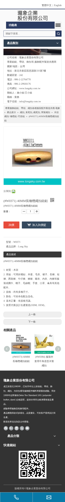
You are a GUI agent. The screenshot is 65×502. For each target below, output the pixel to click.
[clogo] (32, 15)
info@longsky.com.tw (30, 101)
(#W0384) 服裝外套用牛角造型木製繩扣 (44, 361)
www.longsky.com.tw (29, 88)
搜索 (58, 33)
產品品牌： (12, 246)
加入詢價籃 (39, 224)
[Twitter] (22, 428)
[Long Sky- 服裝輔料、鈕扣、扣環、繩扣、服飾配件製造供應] (32, 52)
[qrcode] (32, 465)
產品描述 (11, 254)
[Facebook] (6, 428)
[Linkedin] (16, 428)
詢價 (11, 224)
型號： (9, 242)
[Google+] (11, 428)
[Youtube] (27, 428)
